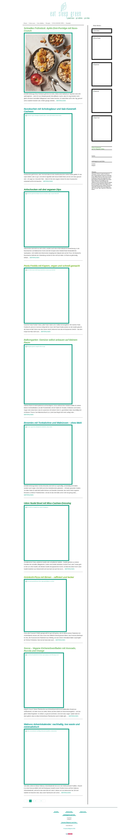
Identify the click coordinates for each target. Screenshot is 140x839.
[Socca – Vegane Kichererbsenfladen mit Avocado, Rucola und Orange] (53, 680)
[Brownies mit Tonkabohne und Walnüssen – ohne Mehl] (53, 455)
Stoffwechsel (102, 186)
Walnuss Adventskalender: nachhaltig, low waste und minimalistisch (52, 725)
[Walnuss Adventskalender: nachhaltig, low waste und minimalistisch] (53, 757)
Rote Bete (100, 185)
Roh (92, 185)
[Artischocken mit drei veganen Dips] (53, 219)
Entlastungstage (97, 175)
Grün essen (32, 23)
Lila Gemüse (108, 179)
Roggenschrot (108, 183)
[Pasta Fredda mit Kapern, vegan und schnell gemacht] (53, 296)
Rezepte (48, 23)
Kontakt (68, 23)
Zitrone (93, 189)
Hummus (96, 179)
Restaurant (94, 183)
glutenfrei (106, 178)
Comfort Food (103, 174)
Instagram (93, 165)
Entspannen (103, 175)
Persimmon (102, 182)
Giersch (101, 178)
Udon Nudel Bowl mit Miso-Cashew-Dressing (47, 503)
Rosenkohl (96, 185)
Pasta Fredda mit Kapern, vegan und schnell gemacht (52, 265)
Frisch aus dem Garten (103, 176)
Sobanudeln (94, 186)
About (25, 23)
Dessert (108, 174)
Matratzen (97, 181)
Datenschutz (69, 811)
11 (41, 800)
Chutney (98, 174)
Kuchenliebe (103, 179)
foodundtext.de (69, 825)
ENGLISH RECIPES (58, 23)
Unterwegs (95, 188)
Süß (92, 188)
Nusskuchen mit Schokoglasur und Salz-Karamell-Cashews (50, 110)
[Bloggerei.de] (69, 834)
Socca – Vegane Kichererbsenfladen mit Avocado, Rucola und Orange (50, 649)
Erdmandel (109, 175)
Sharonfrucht (109, 185)
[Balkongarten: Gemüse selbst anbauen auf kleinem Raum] (53, 374)
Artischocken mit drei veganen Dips (42, 189)
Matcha (93, 181)
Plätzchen (107, 182)
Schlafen (104, 185)
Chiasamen (94, 174)
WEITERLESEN (61, 100)
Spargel (98, 186)
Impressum (83, 811)
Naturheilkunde (102, 181)
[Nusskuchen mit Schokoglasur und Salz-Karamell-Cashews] (53, 143)
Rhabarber (102, 183)
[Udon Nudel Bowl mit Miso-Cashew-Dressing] (53, 533)
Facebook (93, 164)
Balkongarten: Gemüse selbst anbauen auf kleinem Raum (50, 341)
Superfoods (108, 186)
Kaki (100, 179)
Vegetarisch (103, 188)
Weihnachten (108, 188)
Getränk (98, 178)
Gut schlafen (40, 23)
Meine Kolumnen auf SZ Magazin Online (98, 148)
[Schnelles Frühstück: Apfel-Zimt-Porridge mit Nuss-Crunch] (53, 63)
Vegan (99, 188)
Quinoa (110, 182)
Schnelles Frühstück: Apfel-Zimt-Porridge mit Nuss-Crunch (51, 29)
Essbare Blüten (95, 176)
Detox (93, 175)
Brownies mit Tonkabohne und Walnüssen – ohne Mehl (53, 422)
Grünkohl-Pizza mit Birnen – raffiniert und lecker (49, 577)
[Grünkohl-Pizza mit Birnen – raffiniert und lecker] (53, 605)
